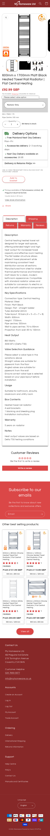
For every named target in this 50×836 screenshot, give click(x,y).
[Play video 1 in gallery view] (25, 65)
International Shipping (15, 741)
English (24, 805)
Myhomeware (18, 829)
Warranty (26, 225)
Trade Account (12, 718)
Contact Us (10, 776)
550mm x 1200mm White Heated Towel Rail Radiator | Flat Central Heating (13, 604)
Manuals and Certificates (16, 782)
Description (12, 219)
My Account (10, 712)
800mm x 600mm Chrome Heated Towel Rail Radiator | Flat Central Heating (37, 604)
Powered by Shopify (28, 829)
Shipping (15, 94)
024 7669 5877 (12, 673)
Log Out (8, 706)
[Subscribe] (42, 514)
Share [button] (8, 206)
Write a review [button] (25, 468)
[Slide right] (47, 66)
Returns (10, 225)
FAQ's (8, 770)
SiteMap (38, 829)
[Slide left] (3, 66)
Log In (8, 700)
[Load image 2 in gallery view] (37, 65)
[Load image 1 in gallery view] (12, 65)
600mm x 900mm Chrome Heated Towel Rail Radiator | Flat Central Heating (13, 556)
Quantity (12, 121)
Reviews (40, 225)
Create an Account (13, 695)
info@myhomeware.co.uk (18, 678)
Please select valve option (15, 97)
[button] (3, 4)
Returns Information (14, 747)
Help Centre (10, 764)
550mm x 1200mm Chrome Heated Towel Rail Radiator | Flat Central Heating (36, 556)
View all (25, 631)
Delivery (8, 735)
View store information (15, 200)
